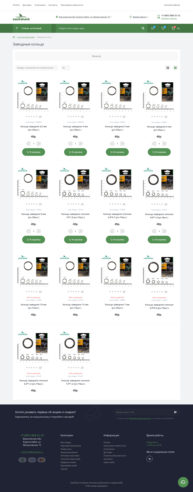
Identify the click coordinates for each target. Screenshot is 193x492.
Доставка (27, 5)
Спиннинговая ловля (25, 37)
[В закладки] (53, 77)
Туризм (64, 468)
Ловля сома (66, 449)
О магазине (40, 5)
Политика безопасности (140, 418)
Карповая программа (71, 445)
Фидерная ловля (68, 462)
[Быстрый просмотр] (44, 77)
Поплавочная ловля (70, 455)
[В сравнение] (49, 77)
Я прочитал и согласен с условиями (146, 418)
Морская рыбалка (69, 452)
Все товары (66, 442)
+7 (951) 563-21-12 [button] (32, 435)
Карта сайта (109, 462)
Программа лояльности (72, 5)
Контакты (53, 5)
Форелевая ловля (69, 465)
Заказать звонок (169, 18)
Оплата (16, 5)
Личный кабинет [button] (172, 5)
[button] (84, 17)
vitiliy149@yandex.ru (32, 451)
